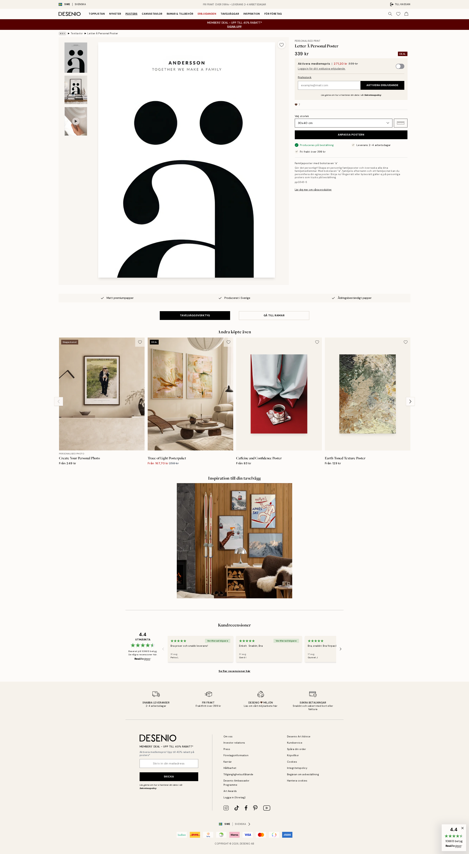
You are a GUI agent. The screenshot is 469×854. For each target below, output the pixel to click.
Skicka (169, 776)
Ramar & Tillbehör (180, 13)
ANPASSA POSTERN (351, 134)
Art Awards (230, 791)
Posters (131, 13)
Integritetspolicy (297, 768)
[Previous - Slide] (58, 401)
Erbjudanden (207, 13)
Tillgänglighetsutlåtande (238, 774)
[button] (400, 122)
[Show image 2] (75, 90)
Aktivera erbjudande (382, 85)
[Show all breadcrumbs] (62, 33)
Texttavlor (77, 33)
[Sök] (390, 14)
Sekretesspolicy (372, 94)
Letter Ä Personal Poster (102, 33)
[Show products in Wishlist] (398, 14)
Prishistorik (304, 77)
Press (227, 749)
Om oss (228, 736)
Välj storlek (302, 116)
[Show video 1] (75, 121)
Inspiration (251, 13)
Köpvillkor (293, 755)
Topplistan (97, 13)
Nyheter (115, 13)
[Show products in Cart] (406, 14)
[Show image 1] (75, 57)
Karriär (228, 761)
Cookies (292, 761)
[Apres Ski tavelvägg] (234, 540)
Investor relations (234, 742)
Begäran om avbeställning (303, 774)
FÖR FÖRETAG (273, 13)
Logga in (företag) (235, 797)
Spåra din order (296, 749)
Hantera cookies (297, 780)
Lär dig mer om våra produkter (313, 189)
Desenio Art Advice (299, 736)
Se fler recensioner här (234, 671)
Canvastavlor (152, 13)
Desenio (245, 843)
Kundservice (294, 742)
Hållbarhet (230, 768)
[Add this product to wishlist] (281, 44)
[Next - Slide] (410, 401)
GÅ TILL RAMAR (274, 315)
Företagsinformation (236, 755)
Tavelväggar (230, 13)
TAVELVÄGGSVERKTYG (195, 315)
